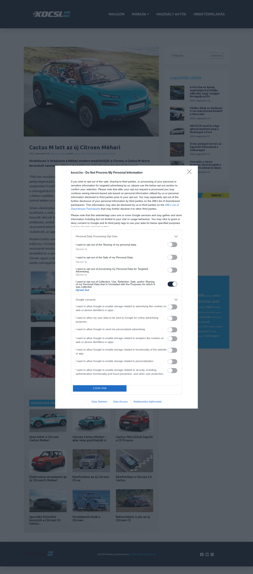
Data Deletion (99, 401)
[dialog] (126, 287)
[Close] (190, 172)
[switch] (172, 244)
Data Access (120, 401)
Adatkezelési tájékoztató (147, 401)
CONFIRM (100, 388)
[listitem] (126, 236)
